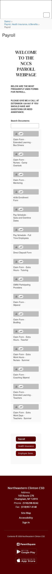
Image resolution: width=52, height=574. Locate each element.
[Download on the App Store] (26, 560)
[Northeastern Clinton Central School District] (26, 7)
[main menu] (46, 15)
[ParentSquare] (26, 544)
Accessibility (26, 517)
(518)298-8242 (30, 503)
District (7, 21)
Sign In (26, 522)
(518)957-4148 (29, 506)
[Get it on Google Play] (26, 552)
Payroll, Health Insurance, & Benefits (21, 24)
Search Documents (20, 120)
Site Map (26, 513)
